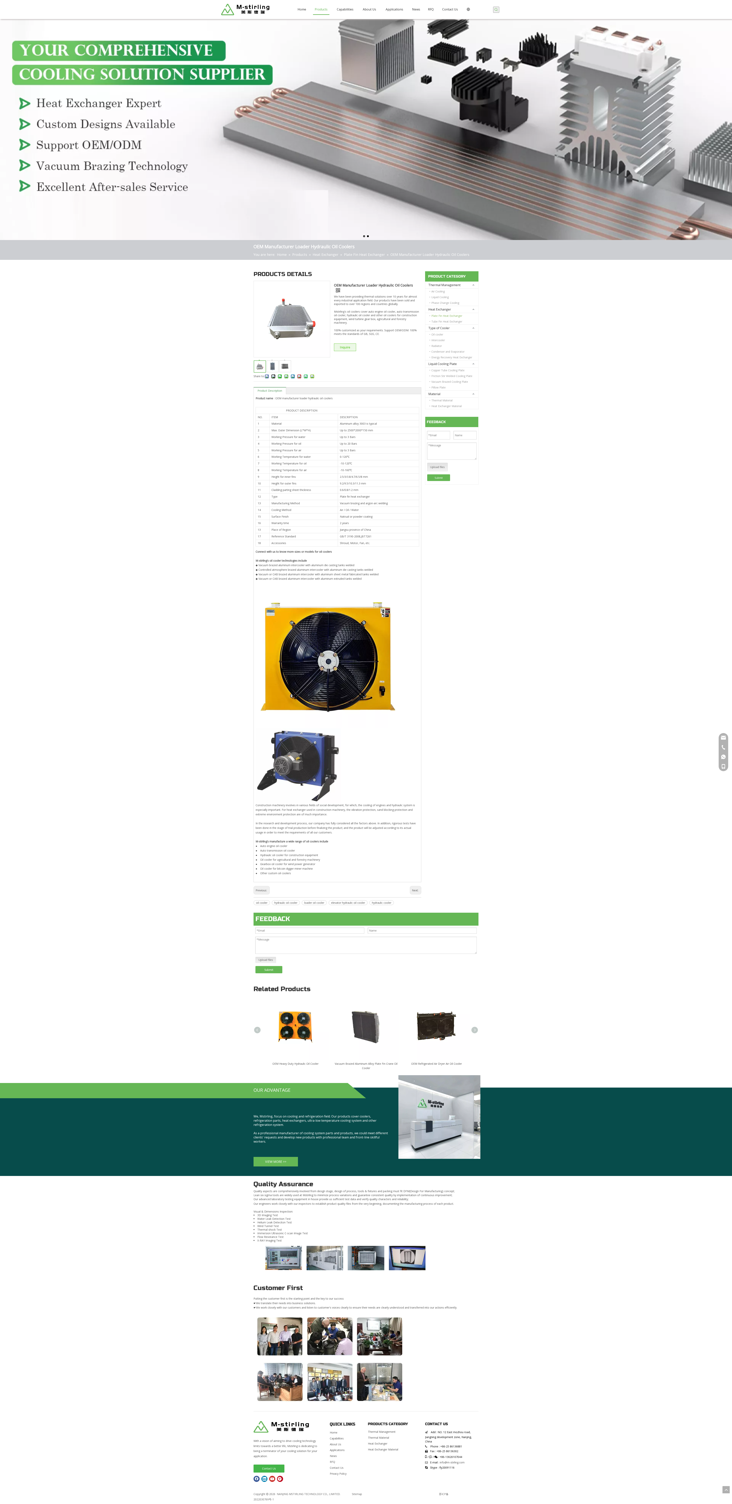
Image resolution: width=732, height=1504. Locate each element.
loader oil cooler (314, 902)
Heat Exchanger (439, 309)
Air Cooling (438, 291)
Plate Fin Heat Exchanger (446, 316)
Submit (439, 477)
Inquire (345, 347)
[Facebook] (257, 1479)
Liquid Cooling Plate (442, 364)
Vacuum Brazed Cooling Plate (449, 381)
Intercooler (438, 340)
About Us (335, 1444)
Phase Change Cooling (445, 303)
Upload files (437, 467)
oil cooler (261, 902)
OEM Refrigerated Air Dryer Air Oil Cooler (436, 1063)
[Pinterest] (280, 1479)
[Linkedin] (264, 1479)
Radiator (436, 346)
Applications (337, 1450)
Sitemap (357, 1494)
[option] (283, 1258)
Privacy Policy (338, 1473)
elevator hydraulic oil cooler (348, 902)
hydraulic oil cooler (285, 902)
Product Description (270, 390)
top (726, 1489)
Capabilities (337, 1438)
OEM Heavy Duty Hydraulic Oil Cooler (295, 1063)
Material (434, 394)
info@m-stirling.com (452, 1462)
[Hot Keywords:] (496, 10)
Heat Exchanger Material (446, 406)
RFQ (332, 1462)
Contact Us (269, 1468)
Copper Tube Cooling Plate (448, 370)
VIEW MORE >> (275, 1162)
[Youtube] (272, 1479)
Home (333, 1432)
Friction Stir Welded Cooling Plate (451, 376)
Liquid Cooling (440, 297)
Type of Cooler (439, 328)
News (333, 1456)
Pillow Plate (438, 387)
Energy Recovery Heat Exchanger (451, 357)
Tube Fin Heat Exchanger (446, 321)
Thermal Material (442, 400)
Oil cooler (437, 334)
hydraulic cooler (381, 902)
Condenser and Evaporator (448, 351)
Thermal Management (444, 285)
